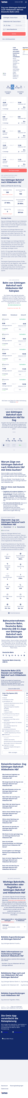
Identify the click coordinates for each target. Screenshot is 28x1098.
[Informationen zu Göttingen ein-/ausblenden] (25, 927)
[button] (8, 25)
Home (3, 1006)
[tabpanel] (14, 724)
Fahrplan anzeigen (7, 213)
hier (17, 402)
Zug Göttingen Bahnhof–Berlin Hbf (11, 981)
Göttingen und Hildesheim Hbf (16, 900)
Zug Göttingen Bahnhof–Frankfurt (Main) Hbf (14, 943)
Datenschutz (4, 1089)
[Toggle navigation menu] (26, 2)
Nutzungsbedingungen (16, 1085)
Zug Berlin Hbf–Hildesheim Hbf (10, 985)
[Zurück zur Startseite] (4, 2)
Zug (8, 1006)
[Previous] (3, 440)
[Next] (24, 87)
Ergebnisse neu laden (12, 308)
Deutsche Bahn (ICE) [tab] (14, 689)
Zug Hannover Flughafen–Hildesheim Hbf (13, 1000)
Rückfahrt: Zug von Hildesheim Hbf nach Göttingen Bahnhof (13, 964)
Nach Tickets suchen (7, 194)
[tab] (7, 92)
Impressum (4, 1085)
